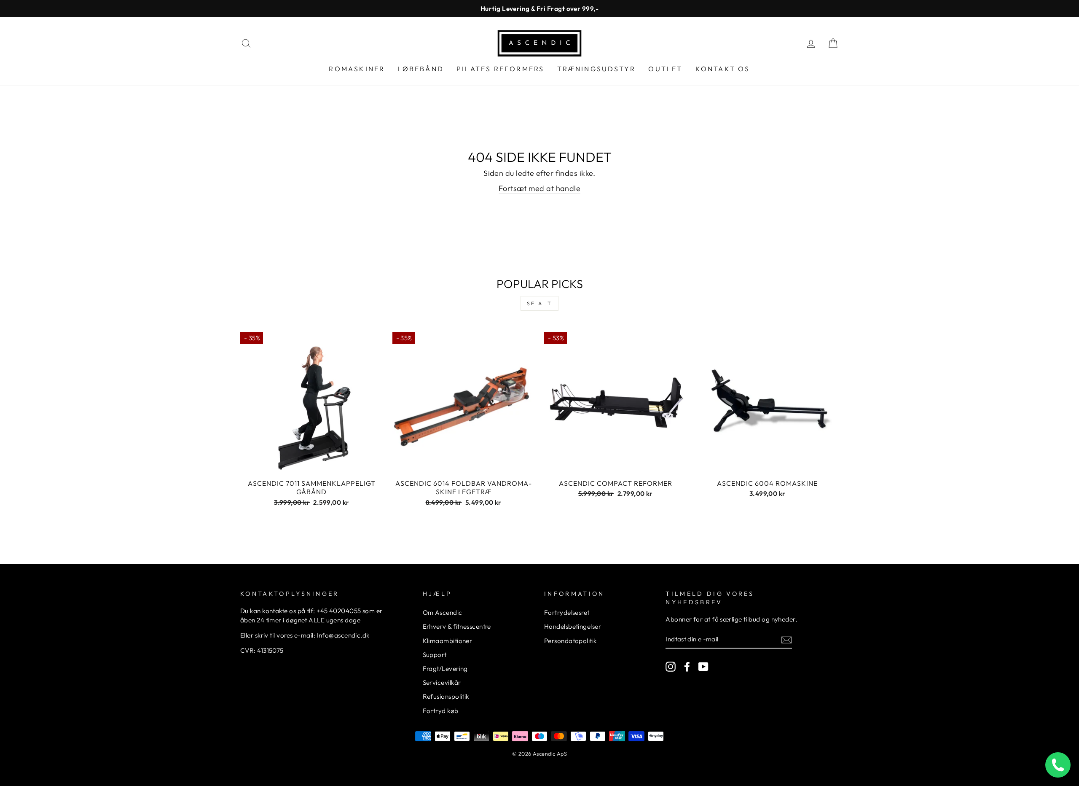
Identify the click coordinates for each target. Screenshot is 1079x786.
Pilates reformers (500, 69)
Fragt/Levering (445, 669)
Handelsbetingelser (572, 626)
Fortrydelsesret (567, 612)
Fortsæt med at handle (539, 188)
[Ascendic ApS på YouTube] (703, 666)
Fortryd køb (441, 711)
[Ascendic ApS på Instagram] (671, 666)
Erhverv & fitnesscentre (457, 626)
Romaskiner (357, 69)
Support (435, 655)
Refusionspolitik (446, 696)
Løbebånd (420, 69)
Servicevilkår (442, 682)
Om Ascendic (442, 612)
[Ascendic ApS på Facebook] (687, 666)
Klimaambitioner (447, 641)
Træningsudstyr (596, 69)
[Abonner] (786, 639)
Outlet (665, 69)
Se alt (540, 303)
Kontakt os (722, 69)
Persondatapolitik (570, 641)
